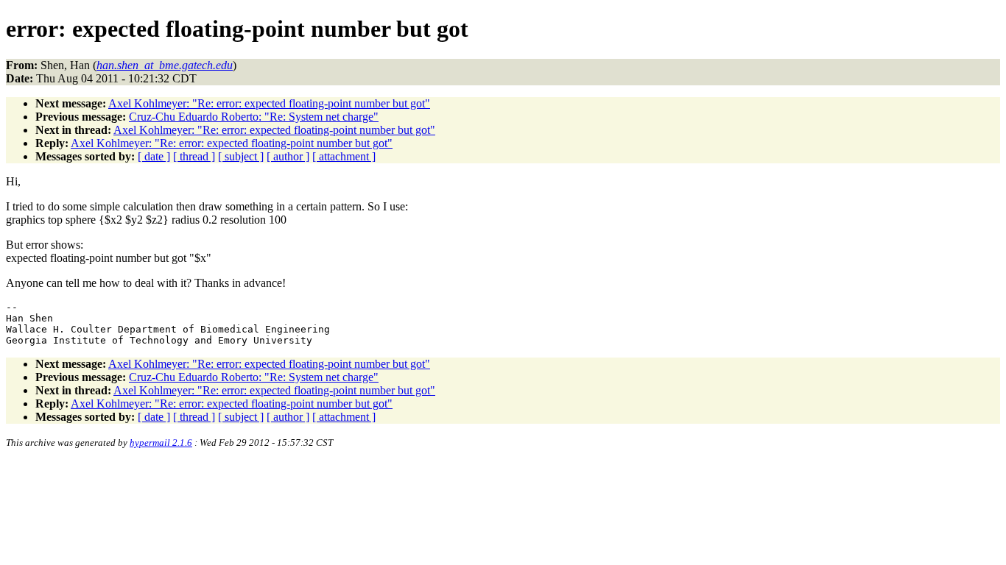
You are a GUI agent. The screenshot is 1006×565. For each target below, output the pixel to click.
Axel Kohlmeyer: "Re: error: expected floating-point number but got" (269, 103)
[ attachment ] (344, 156)
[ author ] (288, 156)
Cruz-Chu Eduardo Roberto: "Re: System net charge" (254, 116)
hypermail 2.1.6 (161, 442)
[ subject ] (241, 156)
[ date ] (154, 156)
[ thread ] (194, 156)
